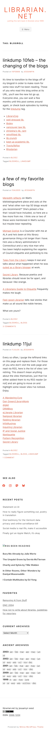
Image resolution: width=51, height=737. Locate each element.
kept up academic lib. (18, 141)
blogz (14, 158)
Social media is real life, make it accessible (25, 528)
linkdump (16, 109)
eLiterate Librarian (13, 412)
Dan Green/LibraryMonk (16, 401)
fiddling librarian (11, 420)
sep (14, 662)
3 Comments (9, 326)
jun (38, 651)
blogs (24, 323)
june (27, 679)
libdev (9, 123)
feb (16, 651)
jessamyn (29, 72)
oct (20, 662)
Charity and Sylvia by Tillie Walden (21, 565)
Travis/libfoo (13, 145)
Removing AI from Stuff (15, 600)
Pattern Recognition (13, 438)
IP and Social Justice (14, 431)
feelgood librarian (12, 416)
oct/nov (26, 683)
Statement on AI (11, 507)
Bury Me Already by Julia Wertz (19, 553)
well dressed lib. (15, 119)
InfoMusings (9, 423)
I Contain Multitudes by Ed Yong (19, 579)
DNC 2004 (8, 605)
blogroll (14, 161)
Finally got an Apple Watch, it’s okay (21, 533)
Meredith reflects (12, 198)
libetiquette (9, 434)
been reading (20, 546)
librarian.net (25, 12)
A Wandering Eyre (12, 397)
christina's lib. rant (16, 131)
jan (11, 651)
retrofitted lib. (13, 134)
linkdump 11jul (17, 344)
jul (4, 655)
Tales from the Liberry (15, 260)
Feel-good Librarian (13, 300)
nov (25, 662)
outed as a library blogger (17, 267)
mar (22, 651)
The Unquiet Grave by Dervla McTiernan (24, 559)
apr (27, 651)
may (33, 651)
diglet (6, 405)
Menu (26, 29)
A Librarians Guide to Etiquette (19, 289)
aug (9, 662)
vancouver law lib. (16, 127)
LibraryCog (12, 116)
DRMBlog (8, 408)
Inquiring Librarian (12, 427)
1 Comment (8, 458)
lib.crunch (11, 138)
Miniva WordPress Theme (31, 727)
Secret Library (10, 274)
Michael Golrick (11, 231)
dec (30, 662)
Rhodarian (11, 149)
